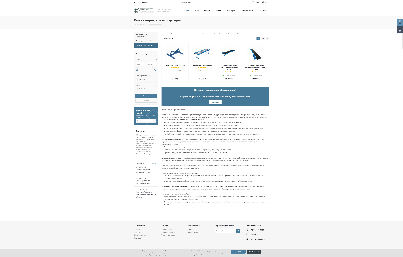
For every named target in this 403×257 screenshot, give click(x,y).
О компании (139, 225)
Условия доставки (168, 232)
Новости (137, 229)
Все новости (151, 163)
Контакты (137, 238)
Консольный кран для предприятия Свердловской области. (146, 194)
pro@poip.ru (188, 2)
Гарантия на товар (168, 235)
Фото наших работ (141, 235)
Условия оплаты (167, 229)
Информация (194, 225)
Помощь (164, 225)
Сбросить (146, 100)
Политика (137, 232)
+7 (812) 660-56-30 (257, 230)
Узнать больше (254, 251)
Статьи (190, 229)
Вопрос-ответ (193, 232)
